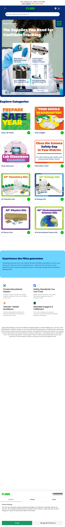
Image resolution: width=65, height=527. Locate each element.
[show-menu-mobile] (5, 8)
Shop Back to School (24, 90)
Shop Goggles (40, 90)
